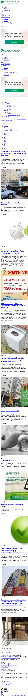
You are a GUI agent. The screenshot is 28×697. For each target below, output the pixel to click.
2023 (5, 137)
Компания (6, 7)
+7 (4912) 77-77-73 (5, 666)
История (6, 19)
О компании (7, 681)
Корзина (3, 14)
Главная (6, 100)
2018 (5, 144)
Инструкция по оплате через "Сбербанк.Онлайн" (10, 459)
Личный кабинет (5, 123)
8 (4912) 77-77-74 (5, 15)
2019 (5, 143)
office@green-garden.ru (6, 120)
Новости (6, 21)
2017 (5, 145)
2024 (5, 136)
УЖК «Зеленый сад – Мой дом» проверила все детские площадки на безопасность (13, 305)
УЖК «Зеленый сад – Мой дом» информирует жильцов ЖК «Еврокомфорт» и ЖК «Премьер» (12, 550)
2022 (5, 138)
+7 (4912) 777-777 (21, 119)
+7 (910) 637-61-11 (5, 669)
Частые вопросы (8, 22)
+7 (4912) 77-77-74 (5, 662)
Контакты (6, 11)
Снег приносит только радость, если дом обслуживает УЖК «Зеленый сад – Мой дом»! (14, 153)
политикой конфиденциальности (9, 656)
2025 (5, 134)
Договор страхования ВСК (10, 411)
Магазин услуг (8, 10)
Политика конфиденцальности (9, 665)
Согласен (3, 660)
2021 (5, 140)
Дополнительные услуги (13, 115)
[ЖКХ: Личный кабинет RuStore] (5, 690)
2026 (5, 133)
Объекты (6, 8)
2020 (5, 141)
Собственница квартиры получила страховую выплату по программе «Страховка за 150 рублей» (12, 251)
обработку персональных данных (11, 658)
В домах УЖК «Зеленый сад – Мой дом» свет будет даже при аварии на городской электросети (13, 359)
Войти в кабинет (5, 17)
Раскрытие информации (10, 23)
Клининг (9, 113)
